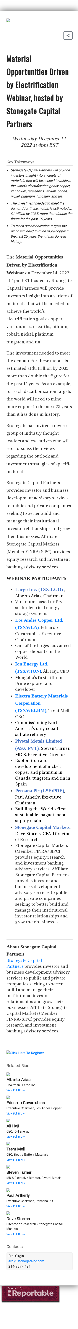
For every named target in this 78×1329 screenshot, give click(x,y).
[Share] (68, 35)
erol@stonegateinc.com (26, 1261)
